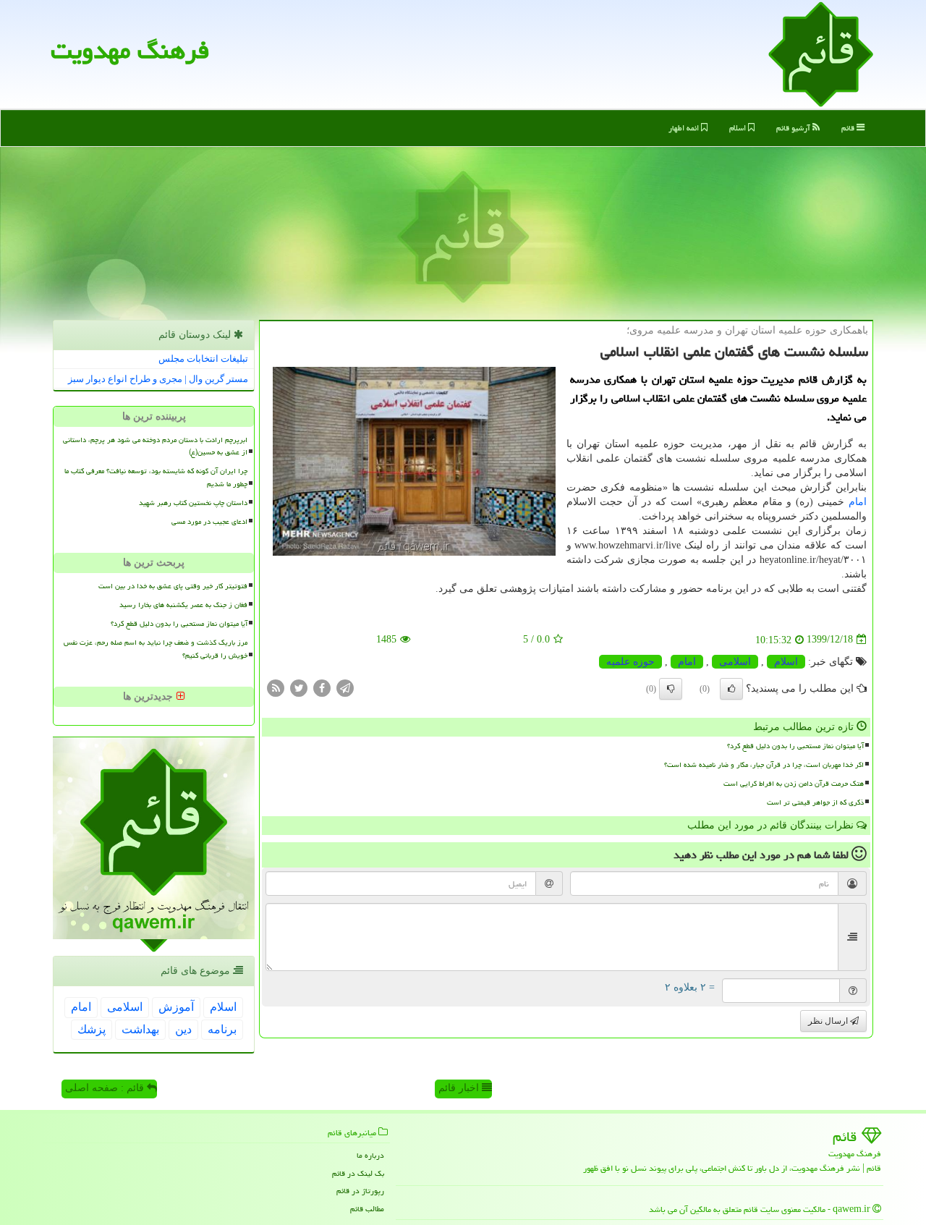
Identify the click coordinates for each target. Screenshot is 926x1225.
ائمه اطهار (684, 127)
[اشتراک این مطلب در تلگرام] (345, 687)
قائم (849, 127)
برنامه (222, 1029)
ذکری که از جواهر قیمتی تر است (815, 802)
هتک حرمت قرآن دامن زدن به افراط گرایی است (793, 783)
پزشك (91, 1029)
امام (858, 501)
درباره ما (370, 1155)
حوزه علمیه (630, 661)
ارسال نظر (829, 1021)
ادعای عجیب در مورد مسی (209, 521)
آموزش (176, 1007)
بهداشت (140, 1029)
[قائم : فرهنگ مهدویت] (820, 53)
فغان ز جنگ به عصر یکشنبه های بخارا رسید (183, 605)
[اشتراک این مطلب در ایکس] (299, 687)
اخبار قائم (460, 1087)
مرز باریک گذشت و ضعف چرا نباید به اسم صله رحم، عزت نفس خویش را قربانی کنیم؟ (155, 648)
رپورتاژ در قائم (360, 1190)
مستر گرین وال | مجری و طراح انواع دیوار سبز (158, 378)
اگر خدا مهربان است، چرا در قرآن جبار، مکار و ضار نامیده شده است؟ (764, 765)
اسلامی (735, 661)
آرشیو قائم (794, 127)
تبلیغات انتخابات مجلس (203, 358)
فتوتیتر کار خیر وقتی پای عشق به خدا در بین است (172, 586)
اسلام (738, 127)
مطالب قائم (367, 1208)
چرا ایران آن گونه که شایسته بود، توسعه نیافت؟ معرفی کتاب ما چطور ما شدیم (155, 477)
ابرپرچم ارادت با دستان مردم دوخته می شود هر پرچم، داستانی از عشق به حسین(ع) (155, 446)
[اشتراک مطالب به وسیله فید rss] (276, 687)
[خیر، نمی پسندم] (670, 689)
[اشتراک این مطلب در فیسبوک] (322, 687)
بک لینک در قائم (358, 1173)
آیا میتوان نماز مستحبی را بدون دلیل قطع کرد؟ (795, 746)
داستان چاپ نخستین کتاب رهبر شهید (193, 503)
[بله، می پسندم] (731, 689)
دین (183, 1029)
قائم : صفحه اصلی (106, 1087)
